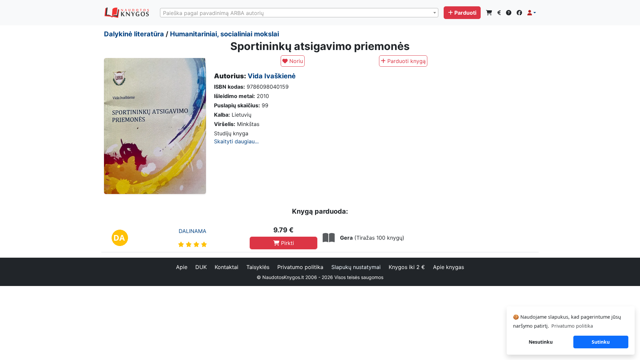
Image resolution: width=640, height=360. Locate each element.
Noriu (295, 61)
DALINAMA (192, 231)
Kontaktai (226, 267)
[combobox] (299, 12)
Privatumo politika (300, 267)
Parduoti (465, 12)
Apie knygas (448, 267)
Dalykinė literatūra (134, 34)
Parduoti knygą (406, 61)
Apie (181, 267)
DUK (201, 267)
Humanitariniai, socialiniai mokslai (224, 34)
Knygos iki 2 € (407, 267)
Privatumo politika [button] (572, 326)
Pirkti (286, 243)
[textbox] (299, 13)
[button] (531, 12)
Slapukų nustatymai (356, 267)
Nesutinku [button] (541, 342)
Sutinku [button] (601, 342)
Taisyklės (257, 267)
